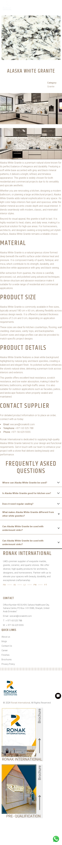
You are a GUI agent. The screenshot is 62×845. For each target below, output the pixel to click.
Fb (4, 585)
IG (15, 585)
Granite (50, 86)
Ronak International (20, 702)
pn (35, 585)
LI (25, 585)
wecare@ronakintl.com (22, 424)
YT (45, 585)
